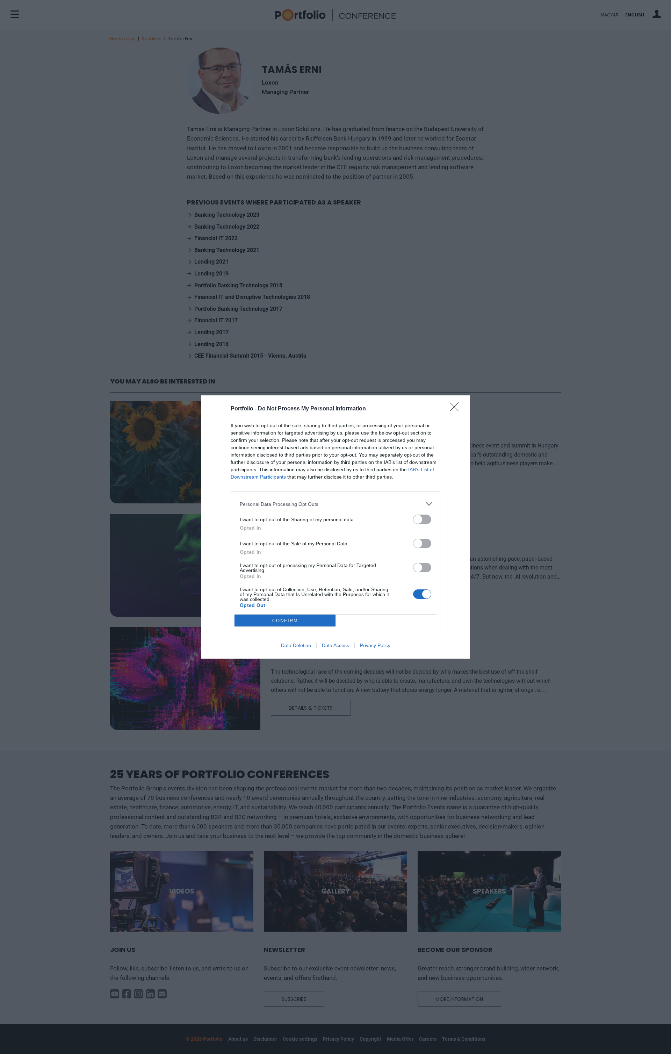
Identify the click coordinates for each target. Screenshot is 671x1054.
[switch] (422, 519)
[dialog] (335, 527)
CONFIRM (285, 620)
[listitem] (335, 504)
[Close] (456, 409)
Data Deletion (296, 645)
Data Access (335, 645)
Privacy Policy (375, 645)
